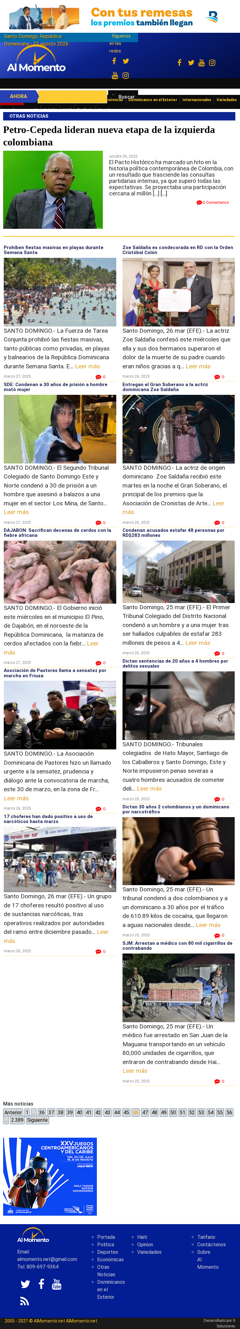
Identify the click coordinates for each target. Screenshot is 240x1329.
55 (220, 1113)
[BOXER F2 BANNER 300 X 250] (50, 1176)
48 (154, 1113)
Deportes (107, 1252)
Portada (106, 1237)
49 (164, 1113)
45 (126, 1113)
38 (60, 1113)
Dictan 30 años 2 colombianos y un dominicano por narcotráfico (175, 809)
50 (173, 1113)
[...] (164, 193)
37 (51, 1113)
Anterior (13, 1113)
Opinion (145, 1245)
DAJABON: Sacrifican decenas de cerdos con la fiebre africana (57, 532)
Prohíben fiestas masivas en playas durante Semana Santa (53, 250)
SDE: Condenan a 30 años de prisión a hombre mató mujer (56, 387)
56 (229, 1113)
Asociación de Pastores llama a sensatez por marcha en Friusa (55, 673)
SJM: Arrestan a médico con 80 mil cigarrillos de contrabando (177, 945)
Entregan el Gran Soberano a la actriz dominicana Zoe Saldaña (165, 387)
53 (201, 1113)
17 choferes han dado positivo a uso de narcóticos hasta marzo (48, 819)
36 (42, 1113)
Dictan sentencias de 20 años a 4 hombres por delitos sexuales (175, 663)
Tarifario (206, 1237)
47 (145, 1113)
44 (117, 1113)
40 (79, 1113)
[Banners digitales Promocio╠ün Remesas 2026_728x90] (120, 17)
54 (210, 1113)
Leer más (87, 366)
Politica (105, 1245)
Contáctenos (211, 1245)
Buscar (126, 97)
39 (70, 1113)
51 (182, 1113)
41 (89, 1113)
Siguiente (37, 1120)
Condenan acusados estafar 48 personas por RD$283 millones (173, 532)
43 (107, 1113)
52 (192, 1113)
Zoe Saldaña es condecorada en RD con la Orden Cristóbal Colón (177, 250)
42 (98, 1113)
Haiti (142, 1237)
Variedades (149, 1252)
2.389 (17, 1120)
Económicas (110, 1260)
